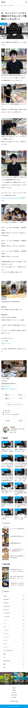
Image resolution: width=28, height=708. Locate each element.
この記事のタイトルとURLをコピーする (14, 404)
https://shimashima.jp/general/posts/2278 (11, 198)
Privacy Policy (14, 695)
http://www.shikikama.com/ (10, 388)
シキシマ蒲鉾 (12, 414)
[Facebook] (13, 432)
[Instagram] (15, 432)
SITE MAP (14, 697)
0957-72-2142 (7, 343)
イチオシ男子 (3, 23)
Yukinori (8, 410)
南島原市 (16, 414)
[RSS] (17, 701)
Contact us (14, 692)
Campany (14, 687)
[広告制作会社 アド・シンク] (3, 2)
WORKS (14, 690)
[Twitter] (13, 701)
